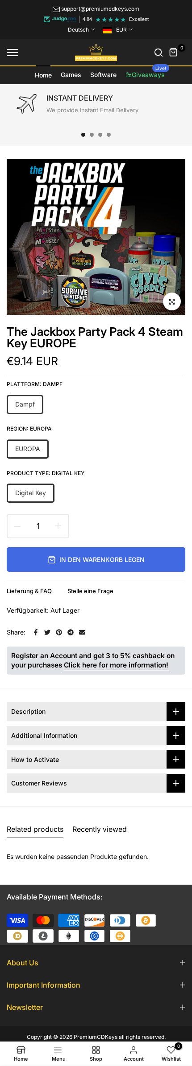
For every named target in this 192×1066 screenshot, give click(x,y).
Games (71, 74)
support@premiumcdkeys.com (100, 8)
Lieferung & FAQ (29, 590)
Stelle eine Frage (90, 590)
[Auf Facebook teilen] (35, 632)
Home (43, 75)
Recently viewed (99, 829)
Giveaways (149, 72)
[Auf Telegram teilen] (70, 632)
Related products (35, 829)
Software (103, 74)
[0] (174, 52)
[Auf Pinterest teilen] (59, 632)
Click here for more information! (116, 665)
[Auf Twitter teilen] (47, 632)
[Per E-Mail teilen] (82, 632)
